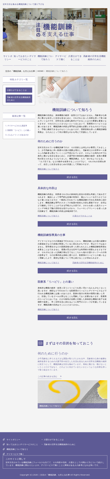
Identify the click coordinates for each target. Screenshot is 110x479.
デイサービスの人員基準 (17, 125)
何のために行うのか (50, 141)
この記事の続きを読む (47, 376)
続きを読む (72, 177)
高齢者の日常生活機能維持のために (94, 58)
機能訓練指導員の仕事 (51, 235)
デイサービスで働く (60, 58)
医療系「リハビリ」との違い (56, 281)
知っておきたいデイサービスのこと (25, 58)
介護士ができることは (75, 58)
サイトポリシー (7, 58)
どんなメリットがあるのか (18, 134)
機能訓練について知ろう (45, 58)
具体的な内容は (47, 188)
